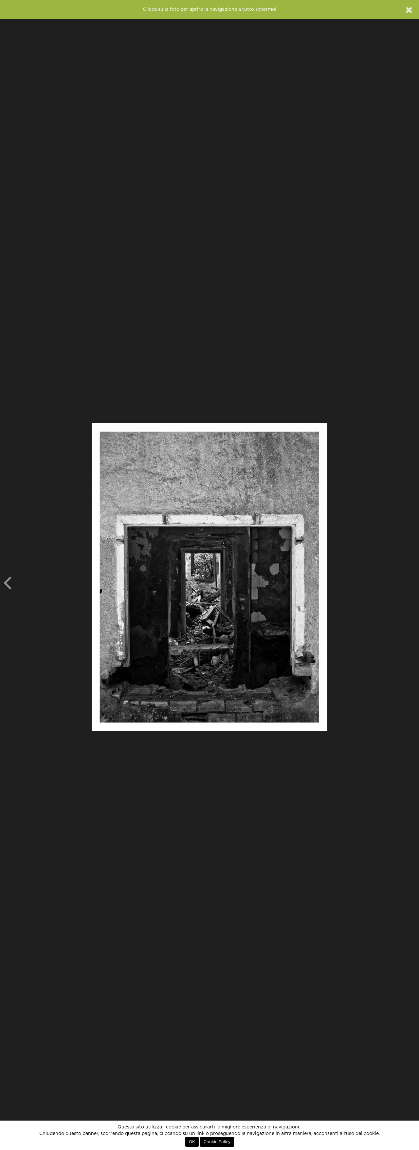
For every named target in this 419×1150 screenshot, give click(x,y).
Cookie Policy (217, 1142)
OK (192, 1142)
